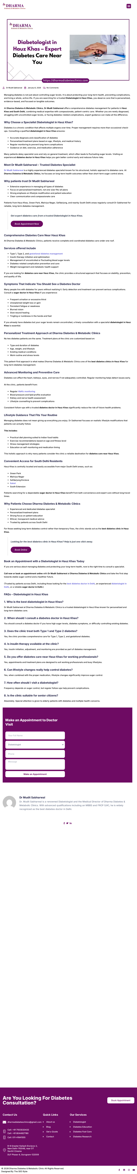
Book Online (21, 549)
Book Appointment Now (27, 223)
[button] (129, 6)
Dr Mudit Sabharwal (13, 170)
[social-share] (64, 823)
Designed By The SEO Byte (14, 1171)
